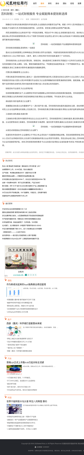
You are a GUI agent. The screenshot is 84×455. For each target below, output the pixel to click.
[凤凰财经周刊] (13, 4)
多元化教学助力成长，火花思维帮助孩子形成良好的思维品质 (23, 215)
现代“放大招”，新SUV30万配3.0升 (19, 387)
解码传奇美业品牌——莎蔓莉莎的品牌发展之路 (18, 176)
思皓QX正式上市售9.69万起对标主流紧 (25, 362)
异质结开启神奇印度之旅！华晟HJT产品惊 (21, 416)
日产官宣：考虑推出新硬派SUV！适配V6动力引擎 (19, 173)
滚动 (57, 3)
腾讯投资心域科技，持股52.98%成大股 (20, 306)
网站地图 (81, 443)
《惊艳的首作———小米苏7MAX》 (14, 232)
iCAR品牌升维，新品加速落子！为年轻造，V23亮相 (20, 222)
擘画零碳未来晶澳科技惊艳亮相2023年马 (21, 423)
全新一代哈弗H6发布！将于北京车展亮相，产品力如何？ (21, 182)
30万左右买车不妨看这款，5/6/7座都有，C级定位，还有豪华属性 (24, 192)
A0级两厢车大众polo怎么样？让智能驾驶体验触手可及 (20, 238)
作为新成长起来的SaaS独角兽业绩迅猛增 (26, 284)
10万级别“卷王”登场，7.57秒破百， (19, 377)
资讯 (50, 3)
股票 (79, 3)
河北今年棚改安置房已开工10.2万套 (19, 342)
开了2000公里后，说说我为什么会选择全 (21, 381)
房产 (10, 320)
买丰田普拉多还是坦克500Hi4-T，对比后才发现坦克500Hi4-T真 (24, 179)
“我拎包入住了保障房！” (15, 348)
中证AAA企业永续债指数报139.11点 (14, 209)
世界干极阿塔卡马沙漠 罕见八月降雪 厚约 (27, 401)
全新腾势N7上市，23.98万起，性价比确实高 (17, 169)
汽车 (10, 359)
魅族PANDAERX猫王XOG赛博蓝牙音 (19, 303)
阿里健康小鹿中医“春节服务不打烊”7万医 (21, 299)
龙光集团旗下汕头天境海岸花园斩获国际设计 (22, 309)
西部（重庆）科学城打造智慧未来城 (24, 323)
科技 (10, 398)
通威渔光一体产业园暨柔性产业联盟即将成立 (22, 420)
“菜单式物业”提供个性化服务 (17, 345)
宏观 (72, 3)
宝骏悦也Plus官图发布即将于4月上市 (14, 196)
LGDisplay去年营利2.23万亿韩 (17, 312)
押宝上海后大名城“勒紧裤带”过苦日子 (20, 338)
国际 (64, 3)
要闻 (42, 3)
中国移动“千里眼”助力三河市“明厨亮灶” (20, 426)
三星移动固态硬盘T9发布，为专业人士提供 (22, 429)
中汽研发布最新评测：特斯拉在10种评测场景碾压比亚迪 (21, 219)
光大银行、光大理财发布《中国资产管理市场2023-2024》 (22, 225)
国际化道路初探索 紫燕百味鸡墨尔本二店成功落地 (19, 212)
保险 (10, 281)
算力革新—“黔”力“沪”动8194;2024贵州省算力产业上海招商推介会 (24, 186)
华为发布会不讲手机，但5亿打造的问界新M (22, 390)
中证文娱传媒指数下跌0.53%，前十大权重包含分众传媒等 (22, 229)
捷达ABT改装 (11, 384)
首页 (35, 3)
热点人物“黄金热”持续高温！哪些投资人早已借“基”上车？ (21, 166)
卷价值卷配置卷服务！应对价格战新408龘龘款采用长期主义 (22, 189)
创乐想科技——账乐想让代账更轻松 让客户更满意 (19, 235)
